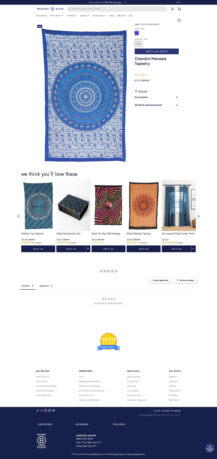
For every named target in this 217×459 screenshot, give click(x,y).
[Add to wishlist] (179, 21)
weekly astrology (45, 390)
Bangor (173, 376)
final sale (142, 91)
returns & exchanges (90, 386)
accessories (98, 15)
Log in (178, 2)
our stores (41, 381)
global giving (133, 376)
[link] (38, 216)
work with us (42, 376)
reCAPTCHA (95, 454)
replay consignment (89, 400)
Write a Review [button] (187, 280)
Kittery (172, 386)
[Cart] (178, 9)
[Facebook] (45, 410)
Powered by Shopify (146, 415)
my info (157, 410)
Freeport (173, 381)
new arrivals (41, 15)
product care (86, 395)
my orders (165, 410)
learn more (133, 370)
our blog (131, 386)
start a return (45, 424)
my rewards (176, 410)
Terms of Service (133, 454)
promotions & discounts (91, 390)
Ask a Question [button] (161, 280)
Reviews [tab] (25, 285)
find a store (119, 424)
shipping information (90, 381)
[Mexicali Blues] (50, 9)
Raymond (174, 400)
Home (137, 24)
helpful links (86, 370)
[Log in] (171, 9)
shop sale (117, 2)
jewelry (83, 15)
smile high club (43, 395)
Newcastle (174, 390)
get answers (82, 424)
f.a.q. (81, 376)
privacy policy (134, 395)
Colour (139, 29)
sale (130, 15)
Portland (173, 395)
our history (132, 381)
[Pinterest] (49, 410)
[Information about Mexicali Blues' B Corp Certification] (55, 441)
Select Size (141, 39)
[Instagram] (41, 410)
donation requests (136, 400)
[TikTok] (37, 410)
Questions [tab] (44, 285)
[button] (157, 51)
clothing (70, 15)
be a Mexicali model (46, 386)
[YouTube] (53, 410)
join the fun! (43, 370)
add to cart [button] (38, 248)
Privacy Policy (118, 454)
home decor (55, 15)
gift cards (121, 15)
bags (112, 15)
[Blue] (137, 33)
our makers (132, 390)
